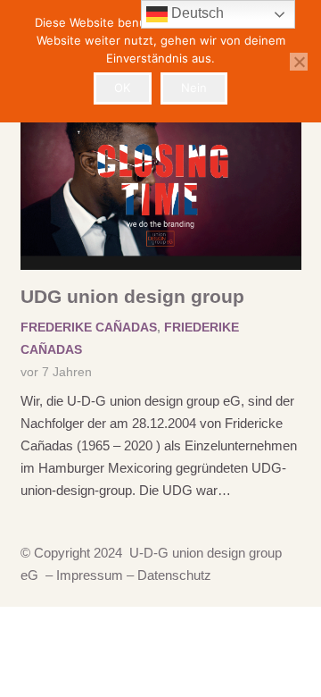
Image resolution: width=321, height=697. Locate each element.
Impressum (88, 575)
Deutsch (196, 13)
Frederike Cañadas (89, 327)
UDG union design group (132, 296)
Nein (194, 87)
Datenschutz (174, 575)
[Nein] (299, 62)
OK (122, 87)
